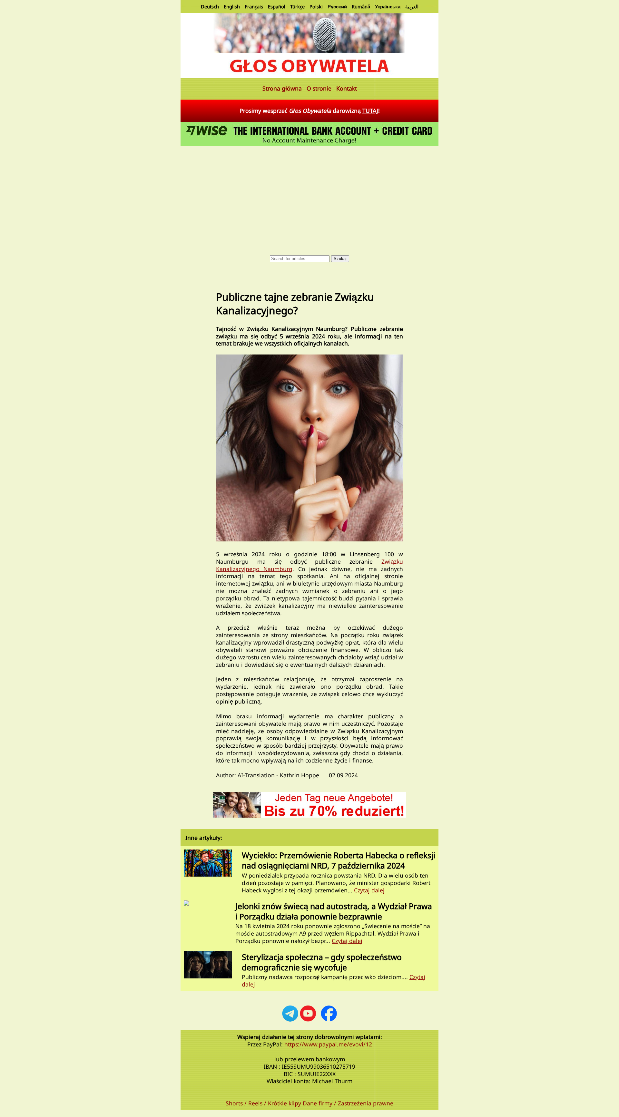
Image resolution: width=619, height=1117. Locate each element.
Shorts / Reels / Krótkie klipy (263, 1103)
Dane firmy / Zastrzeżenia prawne (348, 1103)
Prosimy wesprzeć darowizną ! (310, 110)
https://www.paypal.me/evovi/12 (328, 1044)
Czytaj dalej (369, 890)
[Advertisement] (309, 196)
